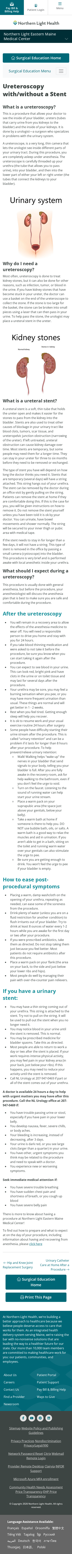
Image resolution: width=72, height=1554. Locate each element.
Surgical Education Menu (30, 71)
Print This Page (38, 1297)
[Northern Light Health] (36, 22)
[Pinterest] (40, 1418)
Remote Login (36, 1458)
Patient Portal (46, 1375)
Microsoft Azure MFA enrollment (36, 1479)
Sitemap (15, 1428)
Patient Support (48, 1382)
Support (36, 1471)
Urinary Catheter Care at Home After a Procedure (54, 1265)
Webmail (58, 1454)
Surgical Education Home (38, 57)
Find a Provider (14, 1397)
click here (35, 1244)
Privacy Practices (22, 1441)
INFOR (60, 1466)
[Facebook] (23, 1418)
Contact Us (11, 1389)
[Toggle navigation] (61, 71)
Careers (9, 1382)
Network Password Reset (25, 1454)
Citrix (47, 1454)
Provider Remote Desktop (26, 1466)
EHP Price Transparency (41, 1494)
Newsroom (11, 1404)
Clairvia (50, 1466)
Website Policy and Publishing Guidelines (42, 1430)
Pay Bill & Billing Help (51, 1389)
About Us (10, 1375)
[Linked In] (48, 1418)
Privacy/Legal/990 (36, 1445)
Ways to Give (46, 1397)
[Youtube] (31, 1418)
